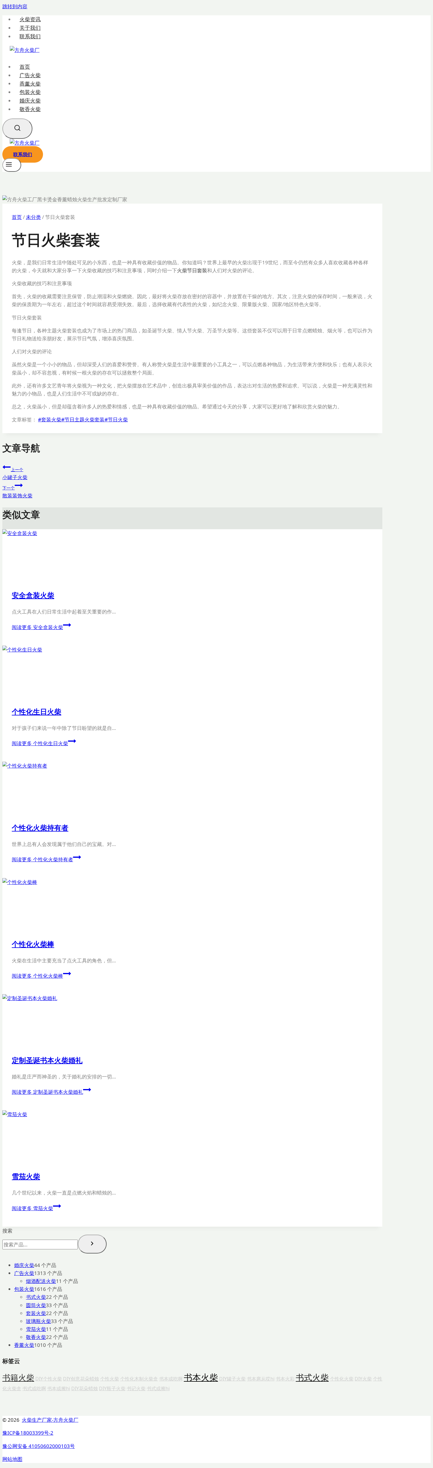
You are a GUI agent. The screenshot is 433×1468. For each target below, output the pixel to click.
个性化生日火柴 (36, 711)
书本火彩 (285, 1378)
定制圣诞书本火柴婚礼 (47, 1060)
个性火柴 (109, 1378)
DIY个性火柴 (48, 1378)
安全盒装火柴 (33, 595)
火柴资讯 (30, 19)
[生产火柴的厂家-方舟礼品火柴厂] (24, 50)
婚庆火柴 (30, 100)
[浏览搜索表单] (17, 128)
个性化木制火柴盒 (139, 1378)
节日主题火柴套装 (83, 419)
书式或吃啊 (34, 1388)
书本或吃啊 (171, 1378)
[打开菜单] (11, 165)
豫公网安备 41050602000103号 (38, 1446)
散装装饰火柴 (17, 492)
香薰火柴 (30, 83)
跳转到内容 (14, 6)
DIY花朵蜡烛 (84, 1388)
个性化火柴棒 (33, 944)
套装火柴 (49, 419)
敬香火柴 (30, 109)
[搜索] (92, 1244)
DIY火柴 (363, 1378)
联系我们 (30, 36)
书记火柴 (136, 1388)
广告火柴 (30, 75)
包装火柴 (30, 91)
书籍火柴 (18, 1377)
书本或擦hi (58, 1388)
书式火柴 (312, 1377)
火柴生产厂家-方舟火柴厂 (50, 1419)
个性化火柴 (341, 1378)
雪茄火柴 (26, 1176)
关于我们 (30, 28)
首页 (24, 66)
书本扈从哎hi (261, 1378)
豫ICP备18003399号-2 (27, 1432)
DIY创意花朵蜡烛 (81, 1378)
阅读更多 (37, 627)
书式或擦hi (158, 1388)
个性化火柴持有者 (40, 827)
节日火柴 (116, 419)
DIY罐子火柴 (232, 1378)
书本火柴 (201, 1377)
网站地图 (12, 1459)
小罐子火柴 (14, 474)
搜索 (7, 1230)
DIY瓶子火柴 (112, 1388)
